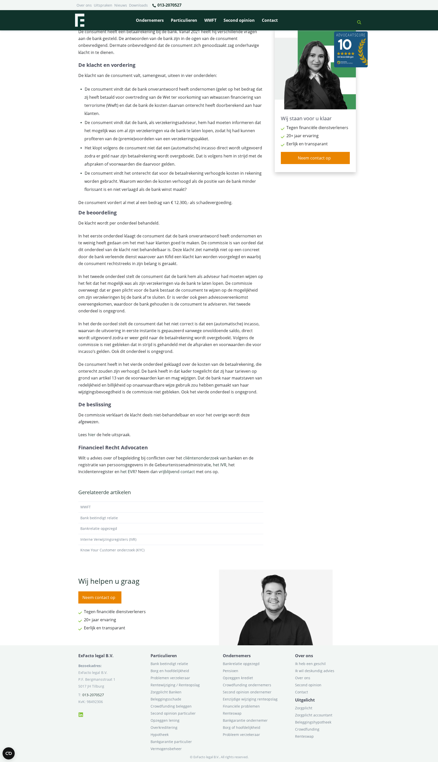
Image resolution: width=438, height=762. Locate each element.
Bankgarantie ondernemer (245, 720)
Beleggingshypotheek (313, 722)
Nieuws (120, 5)
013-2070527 (168, 5)
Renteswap (232, 713)
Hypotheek (160, 734)
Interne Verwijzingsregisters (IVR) (108, 539)
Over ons (84, 5)
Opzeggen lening (165, 720)
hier (92, 434)
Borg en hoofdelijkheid (170, 670)
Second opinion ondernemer (247, 692)
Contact (270, 20)
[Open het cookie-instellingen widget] (9, 753)
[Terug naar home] (80, 20)
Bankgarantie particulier (171, 741)
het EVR (127, 471)
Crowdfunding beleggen (171, 706)
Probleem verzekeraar (241, 734)
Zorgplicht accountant (313, 715)
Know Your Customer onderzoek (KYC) (112, 550)
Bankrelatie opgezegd (98, 528)
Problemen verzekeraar (170, 677)
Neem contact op (314, 158)
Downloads (138, 5)
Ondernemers (150, 20)
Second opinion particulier (173, 713)
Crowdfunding (307, 729)
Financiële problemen (241, 706)
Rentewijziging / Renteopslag (175, 685)
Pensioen (230, 670)
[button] (357, 20)
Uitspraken (103, 5)
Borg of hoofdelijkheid (241, 727)
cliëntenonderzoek (201, 458)
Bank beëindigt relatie (99, 517)
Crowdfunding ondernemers (247, 685)
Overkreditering (164, 727)
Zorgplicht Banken (166, 692)
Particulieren (184, 20)
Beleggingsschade (166, 699)
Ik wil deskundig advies (314, 670)
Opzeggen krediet (238, 677)
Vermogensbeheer (166, 748)
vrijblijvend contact (177, 471)
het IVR (219, 465)
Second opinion (239, 20)
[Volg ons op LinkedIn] (80, 714)
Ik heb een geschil (310, 663)
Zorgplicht (303, 708)
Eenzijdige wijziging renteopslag (250, 699)
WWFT (210, 20)
